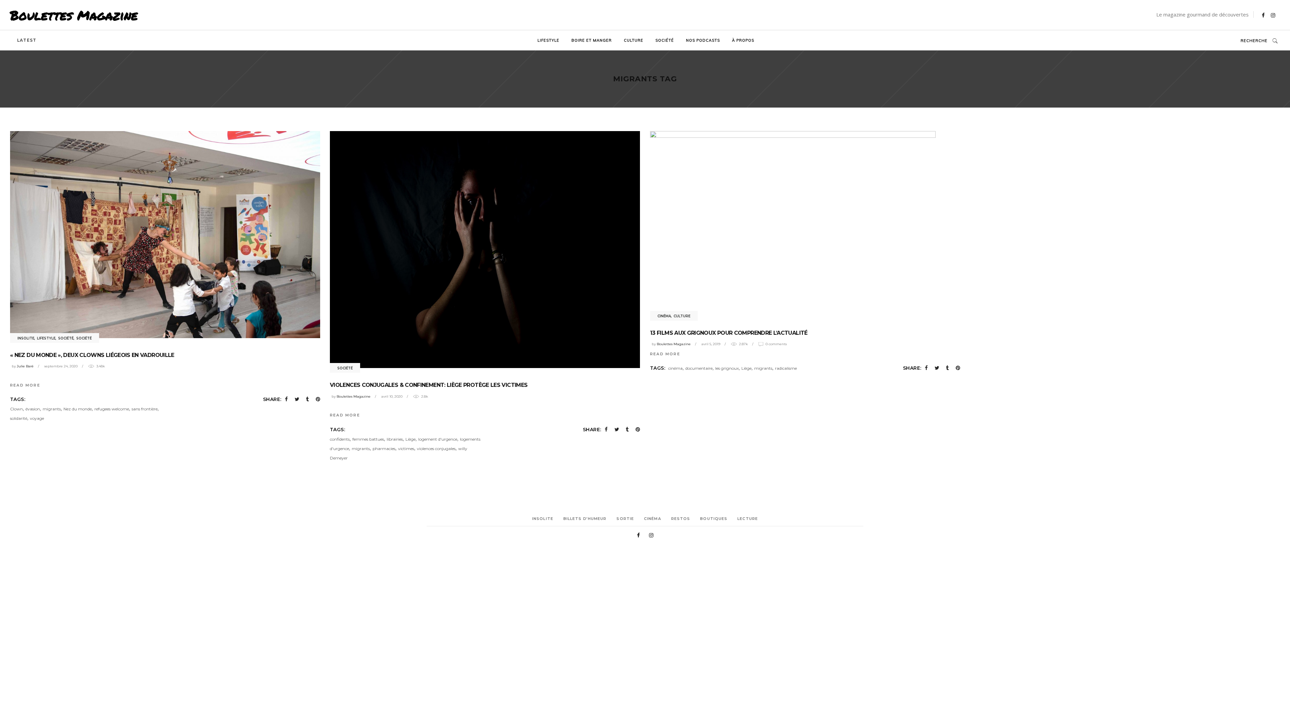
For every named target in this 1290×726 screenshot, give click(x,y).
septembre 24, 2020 (61, 366)
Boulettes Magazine (74, 15)
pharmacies (384, 448)
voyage (37, 418)
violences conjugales (436, 448)
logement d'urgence (437, 439)
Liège (410, 439)
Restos (680, 518)
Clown (16, 408)
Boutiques (713, 518)
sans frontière (145, 408)
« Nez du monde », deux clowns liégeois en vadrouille (92, 355)
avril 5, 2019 (710, 344)
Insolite (25, 338)
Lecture (747, 518)
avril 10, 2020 (391, 396)
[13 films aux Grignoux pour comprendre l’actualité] (793, 223)
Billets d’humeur (585, 518)
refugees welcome (111, 408)
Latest (26, 40)
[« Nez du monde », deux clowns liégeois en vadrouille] (165, 234)
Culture (682, 316)
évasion (33, 408)
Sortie (625, 518)
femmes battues (368, 439)
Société (66, 338)
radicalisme (786, 368)
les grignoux (727, 368)
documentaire (699, 368)
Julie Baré (25, 366)
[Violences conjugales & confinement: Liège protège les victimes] (485, 249)
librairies (395, 439)
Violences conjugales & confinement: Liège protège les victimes (428, 385)
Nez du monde (77, 408)
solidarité (18, 418)
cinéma (675, 368)
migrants (52, 408)
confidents (340, 439)
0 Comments (776, 344)
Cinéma (664, 316)
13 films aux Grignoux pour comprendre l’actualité (729, 333)
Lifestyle (46, 338)
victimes (406, 448)
